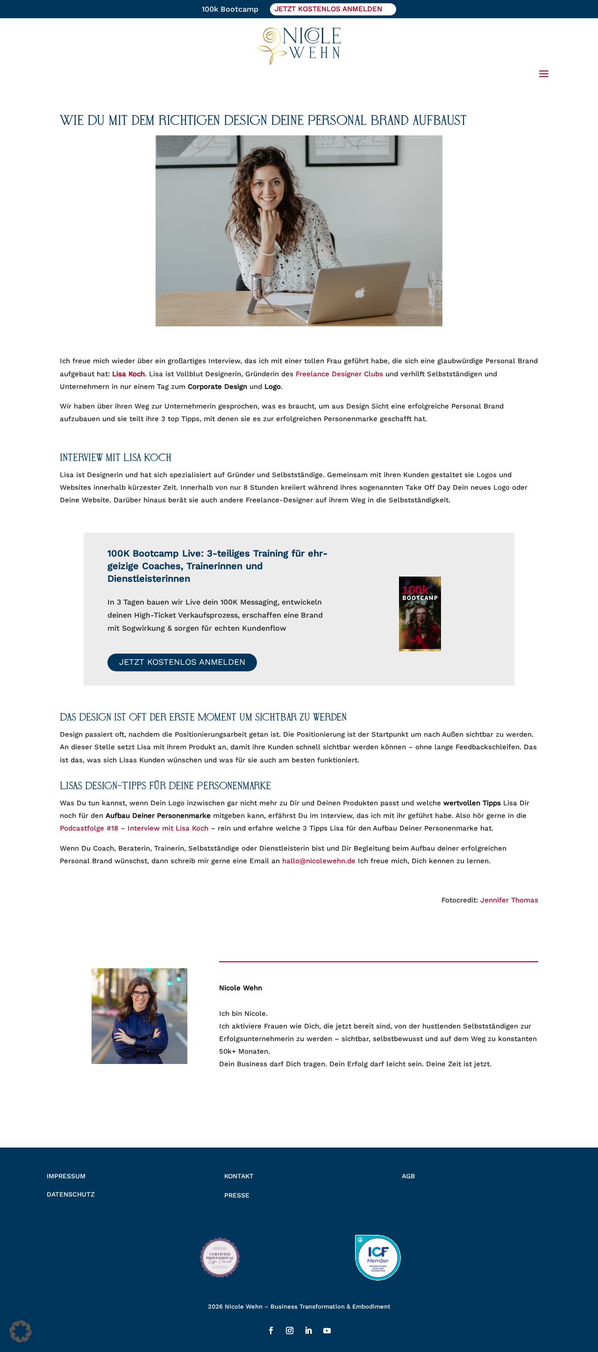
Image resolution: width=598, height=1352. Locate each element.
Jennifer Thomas (509, 900)
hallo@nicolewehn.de (319, 861)
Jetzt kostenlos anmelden (182, 662)
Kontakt (239, 1176)
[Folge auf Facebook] (270, 1330)
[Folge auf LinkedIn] (308, 1330)
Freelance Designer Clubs (339, 374)
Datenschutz (71, 1194)
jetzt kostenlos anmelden (328, 9)
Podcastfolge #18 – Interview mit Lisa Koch (134, 828)
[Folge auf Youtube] (327, 1330)
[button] (20, 1331)
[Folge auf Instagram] (289, 1330)
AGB (408, 1176)
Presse (236, 1195)
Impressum (66, 1176)
